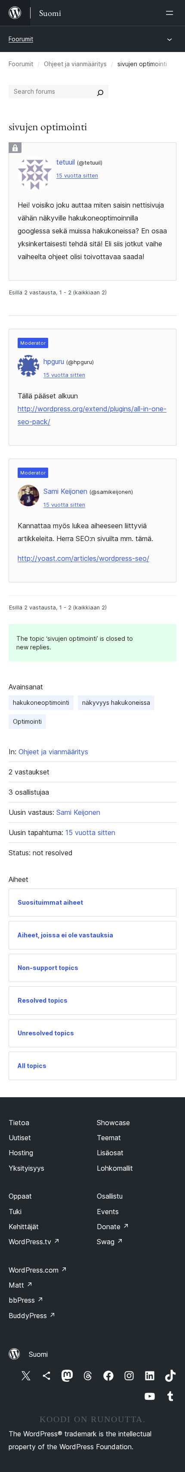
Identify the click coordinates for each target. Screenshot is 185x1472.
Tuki (15, 1211)
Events (108, 1211)
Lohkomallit (115, 1168)
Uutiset (20, 1137)
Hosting (21, 1152)
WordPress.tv (34, 1241)
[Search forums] (100, 91)
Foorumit (21, 39)
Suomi (38, 1354)
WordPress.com (38, 1270)
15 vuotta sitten (77, 175)
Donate (113, 1226)
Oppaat (20, 1196)
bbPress (26, 1300)
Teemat (109, 1137)
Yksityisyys (26, 1168)
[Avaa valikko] (171, 13)
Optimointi (27, 721)
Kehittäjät (24, 1226)
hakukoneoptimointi (41, 702)
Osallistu (110, 1196)
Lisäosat (110, 1152)
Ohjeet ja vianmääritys (75, 63)
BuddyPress (32, 1315)
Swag (110, 1241)
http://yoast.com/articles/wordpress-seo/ (83, 558)
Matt (21, 1285)
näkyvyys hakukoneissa (116, 702)
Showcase (113, 1122)
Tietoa (19, 1122)
